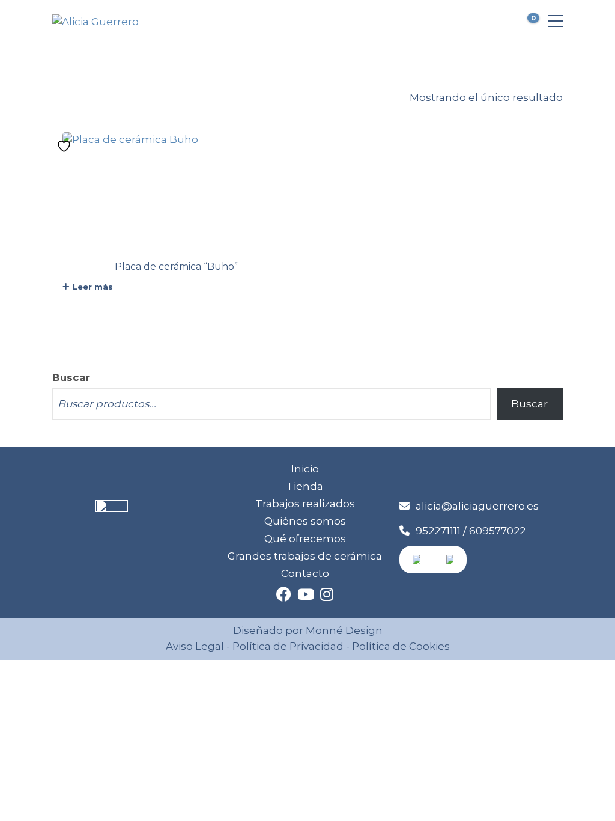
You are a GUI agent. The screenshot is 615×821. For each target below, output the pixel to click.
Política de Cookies (400, 646)
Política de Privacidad (288, 646)
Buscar (71, 377)
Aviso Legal (195, 646)
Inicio (305, 469)
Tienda (304, 486)
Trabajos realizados (305, 503)
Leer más (93, 286)
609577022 (497, 531)
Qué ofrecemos (305, 538)
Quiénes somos (305, 521)
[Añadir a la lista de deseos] (65, 146)
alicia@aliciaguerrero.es (477, 506)
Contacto (305, 573)
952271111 (438, 531)
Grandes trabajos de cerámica (305, 556)
